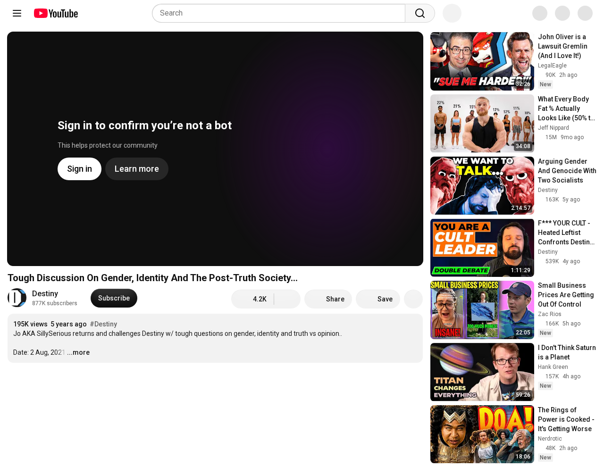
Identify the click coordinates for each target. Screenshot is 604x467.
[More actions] (413, 299)
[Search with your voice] (452, 13)
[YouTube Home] (55, 13)
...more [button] (78, 352)
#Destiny (103, 324)
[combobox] (281, 13)
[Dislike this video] (287, 299)
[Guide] (17, 13)
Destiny (45, 293)
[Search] (420, 13)
